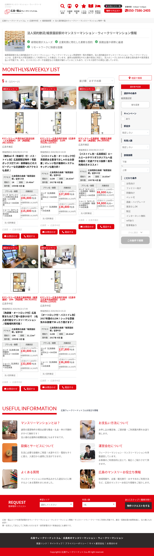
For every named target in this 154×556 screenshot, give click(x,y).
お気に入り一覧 (114, 6)
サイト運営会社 (96, 543)
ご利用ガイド (91, 12)
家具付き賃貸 (97, 12)
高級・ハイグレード (135, 201)
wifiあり (130, 220)
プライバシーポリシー (76, 543)
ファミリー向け (133, 188)
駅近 (128, 211)
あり (128, 118)
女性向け (130, 183)
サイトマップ (56, 543)
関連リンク (41, 543)
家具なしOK (132, 206)
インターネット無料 (135, 215)
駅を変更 (135, 104)
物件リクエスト (113, 10)
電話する (31, 236)
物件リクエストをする (138, 505)
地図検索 (76, 12)
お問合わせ (12, 236)
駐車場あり (131, 225)
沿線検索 (69, 12)
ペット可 (130, 197)
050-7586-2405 (139, 10)
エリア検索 (62, 12)
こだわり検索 (83, 12)
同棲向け (130, 192)
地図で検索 (136, 77)
